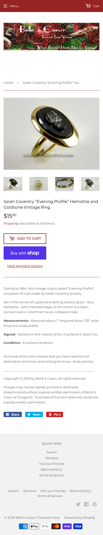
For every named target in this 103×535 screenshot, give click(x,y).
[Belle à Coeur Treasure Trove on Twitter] (78, 505)
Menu (14, 6)
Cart (95, 6)
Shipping (11, 223)
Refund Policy (51, 469)
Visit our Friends (51, 464)
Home (8, 83)
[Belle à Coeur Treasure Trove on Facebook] (86, 505)
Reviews (51, 458)
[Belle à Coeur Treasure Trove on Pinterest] (94, 505)
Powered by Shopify (79, 517)
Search (51, 452)
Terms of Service (51, 475)
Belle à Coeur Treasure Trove (38, 517)
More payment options (25, 266)
